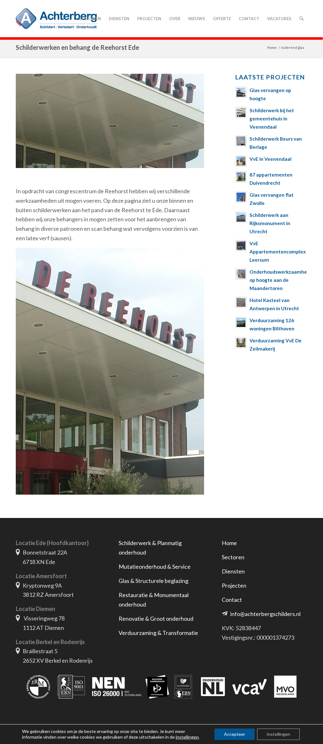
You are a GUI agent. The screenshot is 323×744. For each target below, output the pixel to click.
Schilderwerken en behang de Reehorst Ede (77, 47)
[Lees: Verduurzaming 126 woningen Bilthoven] (241, 322)
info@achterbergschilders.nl (265, 613)
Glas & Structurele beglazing (153, 580)
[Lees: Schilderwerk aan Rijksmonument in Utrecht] (241, 217)
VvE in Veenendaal (270, 159)
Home (229, 542)
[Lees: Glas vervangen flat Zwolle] (241, 197)
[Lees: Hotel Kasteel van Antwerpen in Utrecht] (241, 302)
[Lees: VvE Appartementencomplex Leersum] (241, 245)
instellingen (187, 737)
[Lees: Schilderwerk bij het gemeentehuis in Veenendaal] (241, 112)
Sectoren (233, 557)
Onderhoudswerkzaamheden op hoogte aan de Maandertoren (282, 280)
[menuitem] (90, 18)
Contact (232, 599)
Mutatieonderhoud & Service (155, 566)
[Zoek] (301, 18)
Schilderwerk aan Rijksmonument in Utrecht (270, 223)
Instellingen (278, 734)
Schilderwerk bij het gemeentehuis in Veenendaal (272, 119)
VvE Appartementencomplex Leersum (278, 252)
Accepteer (234, 734)
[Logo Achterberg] (56, 18)
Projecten (234, 585)
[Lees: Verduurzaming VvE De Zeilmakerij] (241, 342)
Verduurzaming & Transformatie (158, 632)
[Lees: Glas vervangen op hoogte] (241, 92)
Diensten (233, 571)
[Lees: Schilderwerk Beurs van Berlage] (241, 141)
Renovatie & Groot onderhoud (156, 618)
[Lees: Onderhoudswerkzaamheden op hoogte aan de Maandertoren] (241, 274)
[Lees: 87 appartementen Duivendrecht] (241, 177)
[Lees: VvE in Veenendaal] (241, 161)
